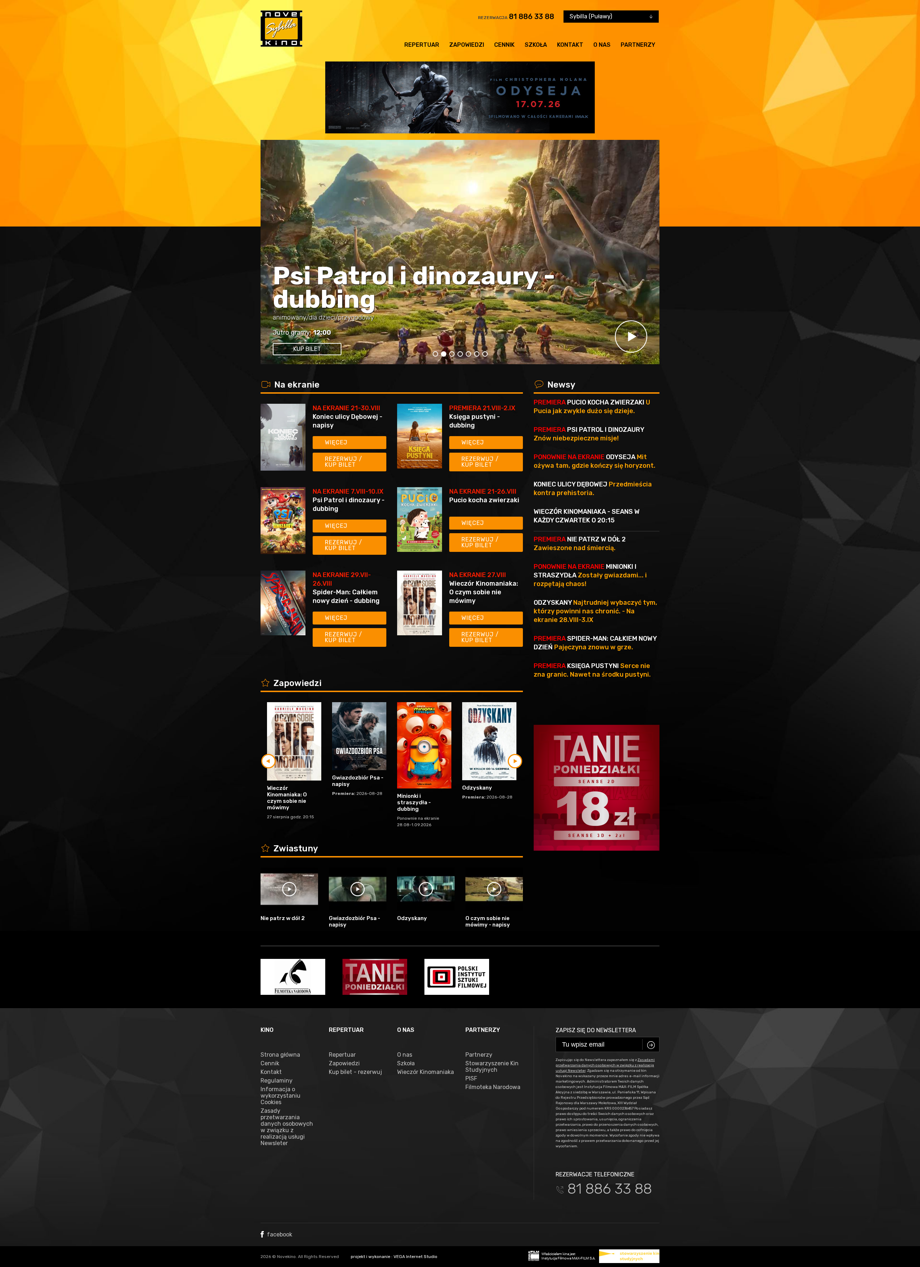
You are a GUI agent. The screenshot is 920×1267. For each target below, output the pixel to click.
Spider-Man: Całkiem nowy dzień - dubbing (593, 287)
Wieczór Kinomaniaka (425, 1072)
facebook (279, 1234)
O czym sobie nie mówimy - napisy (487, 921)
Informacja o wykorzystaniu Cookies (280, 1096)
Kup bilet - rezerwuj (355, 1072)
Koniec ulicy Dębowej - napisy (347, 421)
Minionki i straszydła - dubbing (414, 802)
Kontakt (570, 44)
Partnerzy (638, 44)
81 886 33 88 (531, 16)
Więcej (336, 442)
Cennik (504, 44)
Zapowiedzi (466, 44)
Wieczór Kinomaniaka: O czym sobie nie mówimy (483, 592)
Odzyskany (477, 788)
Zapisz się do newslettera (596, 1030)
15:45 (476, 333)
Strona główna (280, 1055)
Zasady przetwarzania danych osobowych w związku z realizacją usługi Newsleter (287, 1127)
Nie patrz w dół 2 (283, 918)
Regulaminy (277, 1081)
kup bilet (461, 349)
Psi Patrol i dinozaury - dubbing (349, 504)
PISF (471, 1078)
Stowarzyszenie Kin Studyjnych (492, 1066)
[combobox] (611, 16)
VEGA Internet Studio (415, 1256)
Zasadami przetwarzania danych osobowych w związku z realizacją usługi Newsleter (605, 1065)
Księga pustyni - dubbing (474, 421)
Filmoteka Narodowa (492, 1087)
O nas (602, 44)
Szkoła (536, 44)
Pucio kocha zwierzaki (484, 500)
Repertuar (421, 44)
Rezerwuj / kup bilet (343, 462)
